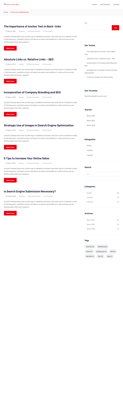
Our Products (105, 4)
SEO (113, 251)
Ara (86, 23)
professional (101, 251)
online (89, 251)
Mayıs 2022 (91, 115)
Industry (22, 31)
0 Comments (48, 31)
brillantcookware (34, 31)
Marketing (102, 246)
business (90, 246)
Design (21, 64)
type (109, 256)
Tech (100, 256)
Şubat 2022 (91, 125)
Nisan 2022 (91, 120)
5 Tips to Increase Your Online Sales (100, 77)
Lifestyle (22, 196)
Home (94, 4)
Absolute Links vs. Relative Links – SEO (101, 58)
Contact (116, 4)
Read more (10, 48)
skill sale (90, 256)
